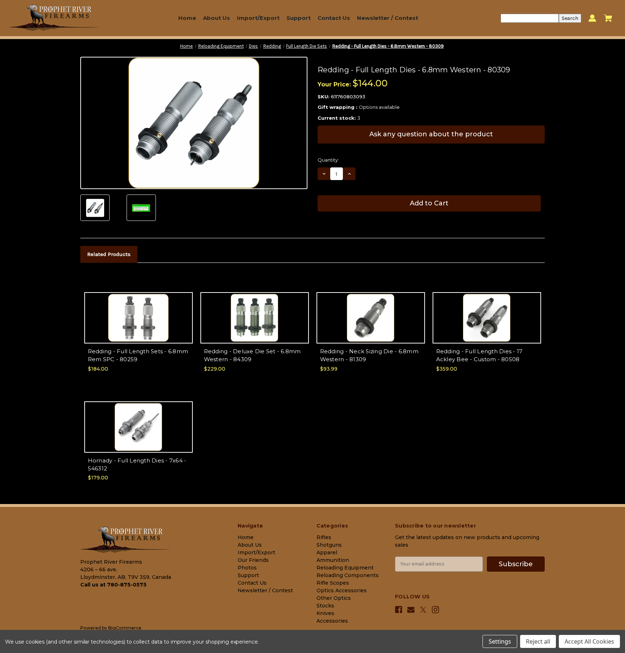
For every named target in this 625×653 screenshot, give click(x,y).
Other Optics (333, 598)
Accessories (332, 621)
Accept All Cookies (589, 641)
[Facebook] (398, 610)
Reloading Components (347, 575)
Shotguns (329, 545)
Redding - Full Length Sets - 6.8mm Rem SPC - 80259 (138, 355)
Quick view (138, 311)
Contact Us (334, 17)
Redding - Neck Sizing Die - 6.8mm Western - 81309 (369, 355)
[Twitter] (423, 610)
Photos (247, 567)
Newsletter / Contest (387, 17)
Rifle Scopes (332, 583)
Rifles (323, 537)
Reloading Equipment (345, 567)
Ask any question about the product (431, 134)
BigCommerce (124, 628)
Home (187, 17)
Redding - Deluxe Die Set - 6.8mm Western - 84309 (252, 355)
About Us (216, 17)
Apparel (326, 552)
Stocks (325, 605)
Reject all (538, 641)
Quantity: (328, 160)
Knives (325, 613)
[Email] (410, 610)
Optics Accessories (341, 590)
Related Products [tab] (109, 254)
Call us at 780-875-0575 (113, 584)
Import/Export (258, 17)
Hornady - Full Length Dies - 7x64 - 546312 (137, 464)
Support (298, 17)
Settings (500, 641)
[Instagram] (435, 610)
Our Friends (253, 560)
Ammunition (332, 560)
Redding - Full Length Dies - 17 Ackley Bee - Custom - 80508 (479, 355)
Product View (138, 323)
